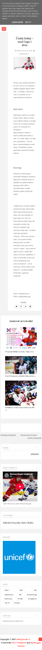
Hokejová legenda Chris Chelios (18, 522)
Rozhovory (8, 599)
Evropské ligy (32, 595)
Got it (28, 22)
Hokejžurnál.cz (23, 639)
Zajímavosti (9, 595)
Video (7, 590)
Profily (20, 599)
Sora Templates (19, 642)
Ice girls (17, 603)
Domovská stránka (29, 435)
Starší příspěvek (34, 438)
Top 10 (7, 603)
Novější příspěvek (8, 435)
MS (20, 595)
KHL (35, 590)
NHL (21, 590)
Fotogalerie (32, 599)
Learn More (17, 22)
